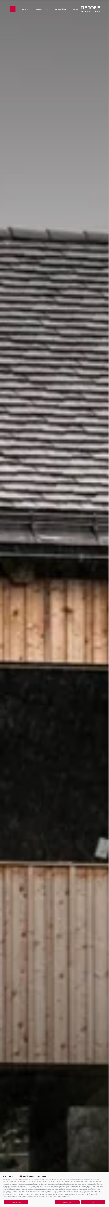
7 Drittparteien (21, 1179)
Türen (75, 9)
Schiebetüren (60, 9)
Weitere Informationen (15, 1202)
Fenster (25, 9)
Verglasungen (42, 9)
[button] (105, 1176)
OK (93, 1202)
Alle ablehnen (67, 1202)
